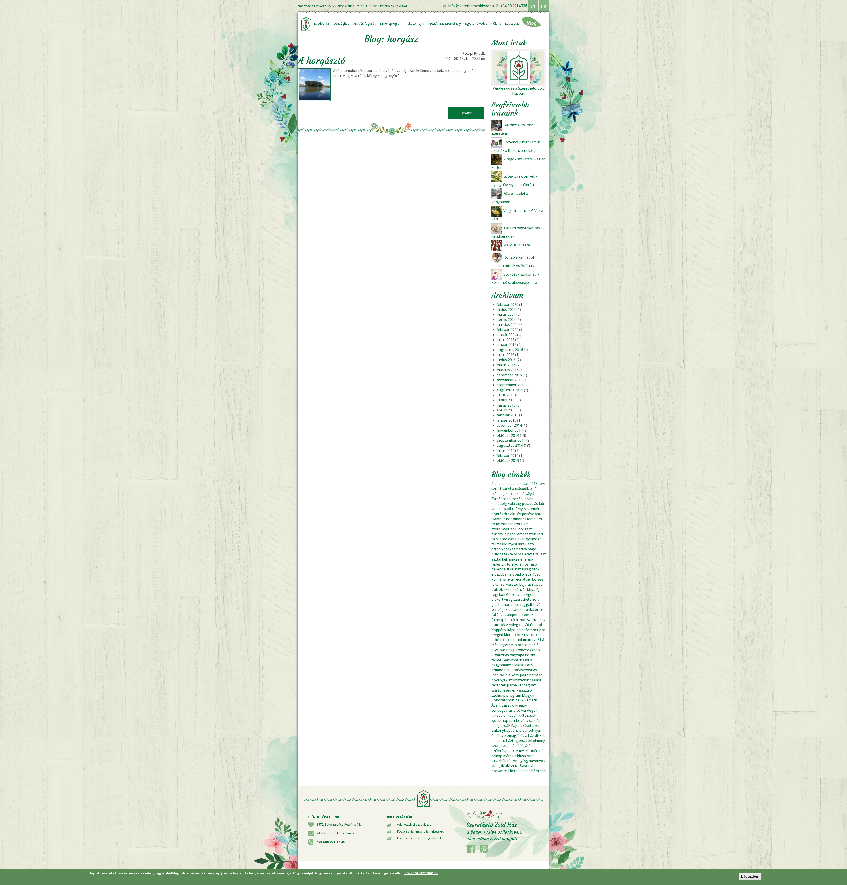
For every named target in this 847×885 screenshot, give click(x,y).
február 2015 (507, 415)
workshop (499, 720)
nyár (537, 730)
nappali (538, 584)
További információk (421, 872)
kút (541, 503)
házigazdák (500, 725)
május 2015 (506, 405)
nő (541, 750)
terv (541, 483)
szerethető (522, 599)
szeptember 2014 (511, 440)
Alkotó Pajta (415, 23)
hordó (530, 654)
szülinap (498, 695)
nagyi (532, 549)
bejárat (525, 584)
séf (528, 579)
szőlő (534, 644)
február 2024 (507, 329)
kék (505, 559)
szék (507, 549)
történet (531, 629)
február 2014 (507, 455)
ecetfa (529, 554)
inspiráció (499, 675)
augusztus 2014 (510, 445)
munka (528, 609)
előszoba (498, 574)
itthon (521, 619)
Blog (532, 23)
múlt (528, 660)
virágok (497, 765)
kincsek (510, 634)
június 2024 (506, 309)
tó (493, 523)
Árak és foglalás (364, 23)
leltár (495, 584)
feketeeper (508, 614)
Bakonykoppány (505, 730)
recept (520, 579)
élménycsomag (503, 735)
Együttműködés (476, 23)
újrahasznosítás (523, 670)
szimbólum (500, 670)
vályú (529, 493)
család (524, 624)
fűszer (512, 760)
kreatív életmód (525, 750)
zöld (535, 599)
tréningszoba (502, 493)
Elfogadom (750, 876)
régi (494, 594)
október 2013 (508, 460)
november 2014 (510, 430)
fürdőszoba (501, 498)
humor (504, 604)
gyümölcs (534, 538)
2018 (534, 483)
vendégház (527, 685)
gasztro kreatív (514, 705)
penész (528, 513)
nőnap (496, 755)
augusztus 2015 (510, 390)
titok (536, 569)
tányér (520, 589)
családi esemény (504, 690)
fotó (494, 614)
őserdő (501, 538)
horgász (525, 529)
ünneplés (537, 624)
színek (509, 589)
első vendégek (525, 710)
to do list (507, 639)
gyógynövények (532, 760)
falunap (497, 619)
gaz (494, 604)
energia (526, 559)
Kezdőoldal (322, 23)
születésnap (501, 750)
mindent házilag (504, 740)
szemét (533, 508)
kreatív (523, 634)
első (533, 488)
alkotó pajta (518, 675)
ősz (520, 554)
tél (530, 740)
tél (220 (517, 745)
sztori (496, 488)
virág (508, 599)
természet (504, 523)
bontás (497, 513)
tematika (519, 549)
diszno (540, 735)
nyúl (510, 579)
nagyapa (517, 654)
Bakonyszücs (513, 660)
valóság (514, 503)
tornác (512, 564)
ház (503, 483)
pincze (514, 559)
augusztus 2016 (510, 349)
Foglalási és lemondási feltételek (420, 831)
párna (512, 685)
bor (509, 518)
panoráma (515, 534)
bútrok (497, 589)
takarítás (498, 760)
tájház (496, 660)
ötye (495, 649)
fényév (521, 508)
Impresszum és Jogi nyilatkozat (419, 838)
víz (493, 508)
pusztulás (530, 503)
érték (539, 609)
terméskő (499, 544)
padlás (509, 508)
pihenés (519, 518)
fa (493, 538)
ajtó (530, 544)
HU (543, 6)
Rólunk (496, 23)
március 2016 (508, 370)
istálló (520, 493)
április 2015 (506, 410)
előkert (497, 599)
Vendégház (341, 23)
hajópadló (515, 574)
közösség (499, 503)
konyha (508, 488)
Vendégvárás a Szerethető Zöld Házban (519, 91)
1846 (510, 569)
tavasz (540, 554)
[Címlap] (306, 24)
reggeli (526, 604)
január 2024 (506, 334)
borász (537, 579)
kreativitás (500, 654)
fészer (530, 534)
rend (530, 755)
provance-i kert (504, 770)
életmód (526, 730)
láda (528, 574)
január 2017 (506, 344)
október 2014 (508, 435)
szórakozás (500, 745)
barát (539, 513)
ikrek (522, 544)
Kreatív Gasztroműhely (444, 23)
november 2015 (510, 379)
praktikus (537, 634)
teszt (523, 740)
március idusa (514, 755)
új (537, 589)
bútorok (498, 624)
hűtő (495, 639)
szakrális (519, 664)
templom (534, 518)
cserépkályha (522, 498)
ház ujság (523, 569)
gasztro (525, 690)
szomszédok (518, 680)
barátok (515, 609)
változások (527, 715)
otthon (497, 549)
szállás (534, 720)
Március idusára (516, 245)
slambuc (498, 518)
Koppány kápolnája (507, 629)
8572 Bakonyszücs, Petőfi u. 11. (350, 6)
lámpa (524, 564)
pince (514, 604)
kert (539, 534)
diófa (512, 538)
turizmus (498, 534)
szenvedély (536, 619)
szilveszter (509, 584)
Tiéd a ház (525, 735)
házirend (538, 770)
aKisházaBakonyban (522, 765)
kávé (536, 604)
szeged (497, 634)
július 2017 (505, 339)
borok (510, 619)
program (513, 695)
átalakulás (512, 513)
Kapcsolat (512, 23)
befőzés (535, 675)
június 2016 (506, 359)
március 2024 (508, 324)
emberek (526, 614)
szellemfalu (500, 529)
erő (530, 664)
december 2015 (509, 375)
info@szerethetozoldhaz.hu (471, 5)
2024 (513, 715)
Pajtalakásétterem (526, 725)
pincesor (522, 644)
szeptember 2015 (511, 384)
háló (533, 564)
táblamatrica (525, 639)
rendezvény (518, 720)
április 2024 (506, 319)
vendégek (499, 609)
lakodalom (500, 715)
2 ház (541, 639)
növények (499, 680)
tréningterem (502, 644)
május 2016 (506, 364)
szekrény (509, 554)
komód (504, 594)
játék (528, 745)
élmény (539, 740)
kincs (531, 589)
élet (500, 508)
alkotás (523, 483)
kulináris (498, 579)
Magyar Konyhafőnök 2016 (513, 698)
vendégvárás (502, 710)
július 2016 (505, 354)
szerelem (520, 523)
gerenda (498, 569)
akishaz (524, 770)
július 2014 (505, 450)
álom (495, 483)
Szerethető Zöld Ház (392, 6)
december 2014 (509, 425)
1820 (536, 574)
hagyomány (501, 664)
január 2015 (506, 420)
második (522, 488)
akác (521, 538)
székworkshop (527, 649)
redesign (498, 564)
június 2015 (506, 400)
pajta (511, 483)
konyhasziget (522, 594)
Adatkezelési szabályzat (414, 824)
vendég (512, 624)
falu (514, 529)
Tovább (472, 113)
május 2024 (506, 314)
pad (542, 629)
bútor (496, 554)
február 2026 (507, 304)
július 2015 (505, 395)
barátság (507, 649)
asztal (496, 559)
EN (533, 6)
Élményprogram (391, 23)
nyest (512, 544)
